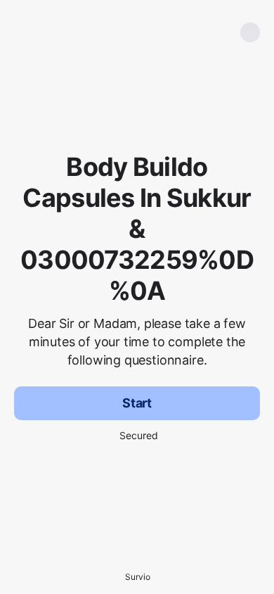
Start (137, 403)
